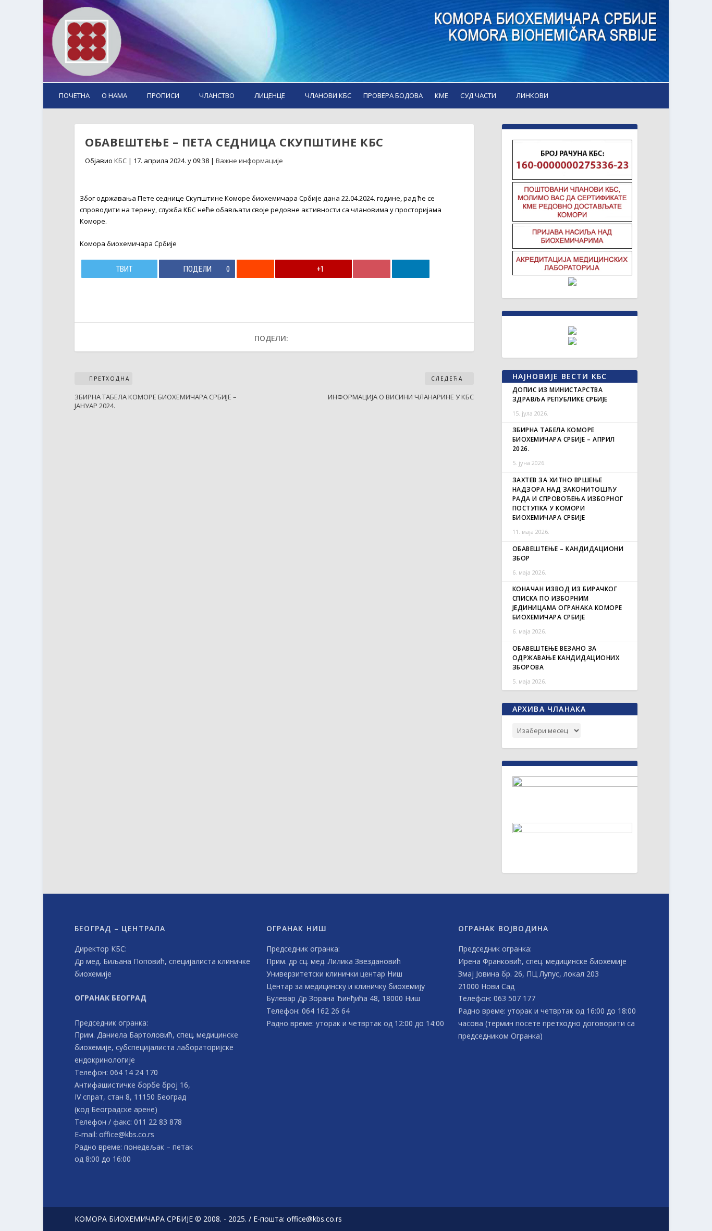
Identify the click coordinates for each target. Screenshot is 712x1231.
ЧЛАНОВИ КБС (328, 95)
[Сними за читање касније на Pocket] (371, 269)
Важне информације (249, 160)
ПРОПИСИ (163, 95)
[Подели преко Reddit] (255, 269)
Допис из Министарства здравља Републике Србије (560, 394)
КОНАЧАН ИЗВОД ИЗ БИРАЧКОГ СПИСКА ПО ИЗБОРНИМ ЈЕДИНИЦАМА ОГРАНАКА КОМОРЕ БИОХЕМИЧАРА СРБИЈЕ (567, 602)
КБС (120, 160)
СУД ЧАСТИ (478, 95)
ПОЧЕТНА (74, 95)
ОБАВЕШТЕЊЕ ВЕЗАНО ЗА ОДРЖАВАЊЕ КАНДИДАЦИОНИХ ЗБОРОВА (566, 658)
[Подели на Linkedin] (410, 269)
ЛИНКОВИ (532, 95)
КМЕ (441, 95)
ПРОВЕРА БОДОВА (393, 95)
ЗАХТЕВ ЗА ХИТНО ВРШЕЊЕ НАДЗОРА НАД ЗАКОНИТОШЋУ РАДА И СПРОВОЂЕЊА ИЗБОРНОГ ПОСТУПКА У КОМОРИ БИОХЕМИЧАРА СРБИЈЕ (567, 499)
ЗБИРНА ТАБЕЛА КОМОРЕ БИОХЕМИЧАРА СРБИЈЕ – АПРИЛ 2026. (563, 439)
